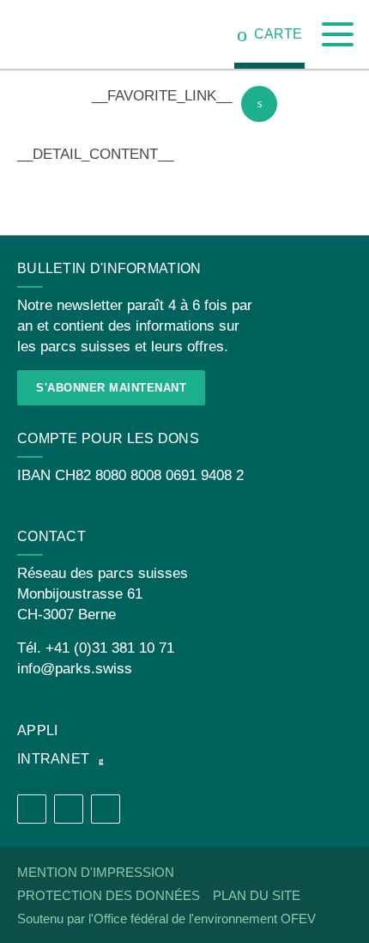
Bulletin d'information (109, 268)
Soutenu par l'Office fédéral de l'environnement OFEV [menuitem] (166, 918)
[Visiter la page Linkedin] (105, 809)
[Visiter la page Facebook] (31, 809)
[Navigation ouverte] (338, 35)
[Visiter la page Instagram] (68, 809)
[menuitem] (269, 34)
